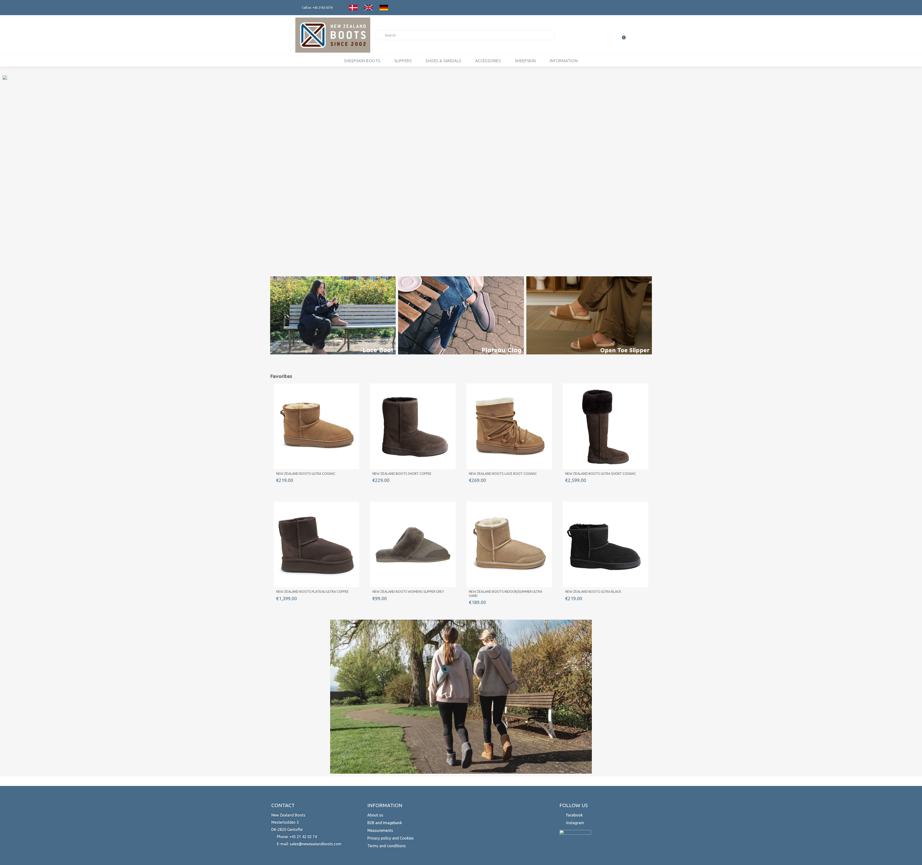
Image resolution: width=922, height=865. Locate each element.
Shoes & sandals (443, 60)
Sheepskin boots (362, 60)
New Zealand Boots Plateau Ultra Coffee (312, 591)
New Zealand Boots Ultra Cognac (305, 474)
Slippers (403, 60)
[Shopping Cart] (622, 35)
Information (564, 60)
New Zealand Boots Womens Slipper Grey (408, 591)
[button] (71, 171)
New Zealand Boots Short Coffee (401, 474)
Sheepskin (525, 60)
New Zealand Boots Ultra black (593, 591)
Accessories (488, 60)
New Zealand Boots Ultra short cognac (600, 474)
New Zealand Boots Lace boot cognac (503, 474)
